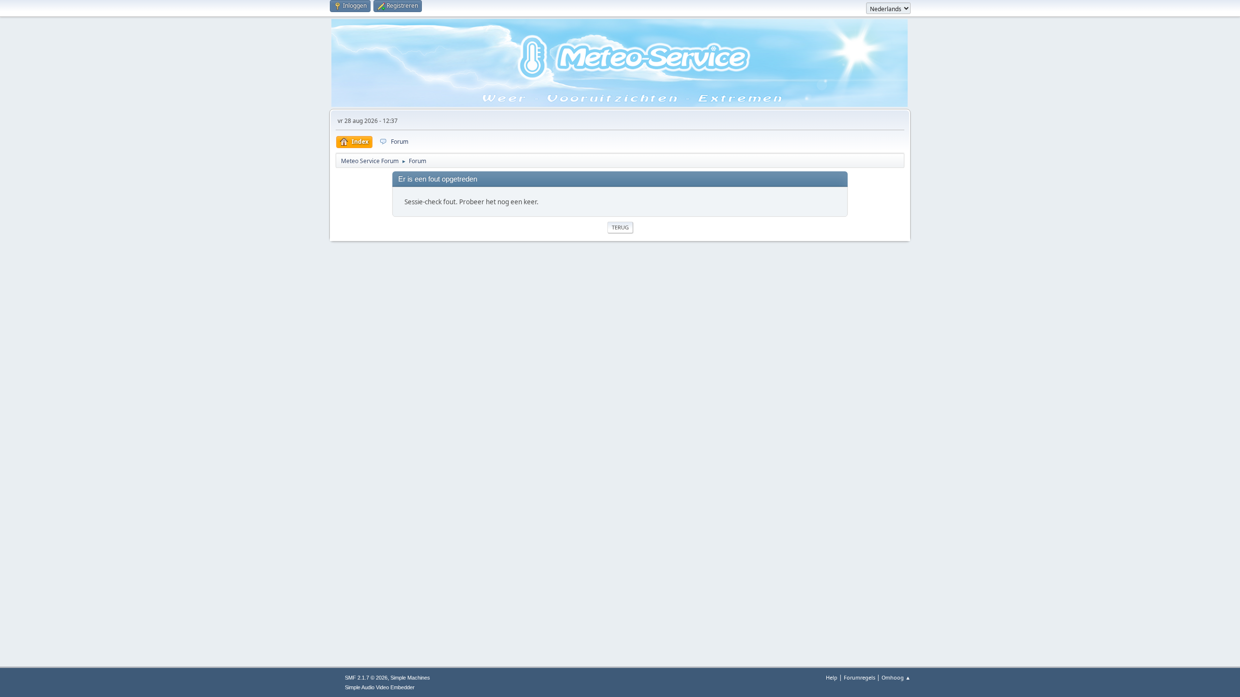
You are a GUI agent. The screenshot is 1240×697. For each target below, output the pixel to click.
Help (831, 677)
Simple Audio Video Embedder (380, 687)
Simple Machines (410, 678)
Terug (620, 227)
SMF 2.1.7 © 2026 (366, 678)
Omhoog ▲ (896, 677)
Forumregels (859, 677)
